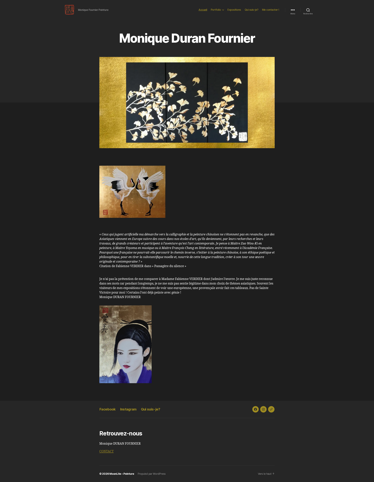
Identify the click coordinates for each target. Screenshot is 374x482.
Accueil (203, 9)
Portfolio (216, 9)
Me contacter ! (270, 9)
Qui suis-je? (251, 9)
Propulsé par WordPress (152, 473)
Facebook (107, 409)
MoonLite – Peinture (121, 473)
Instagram (128, 409)
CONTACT (106, 451)
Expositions (234, 9)
